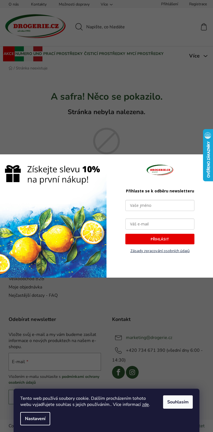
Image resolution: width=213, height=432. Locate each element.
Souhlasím (178, 402)
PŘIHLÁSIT (160, 239)
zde (145, 404)
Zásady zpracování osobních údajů (160, 250)
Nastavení (35, 419)
